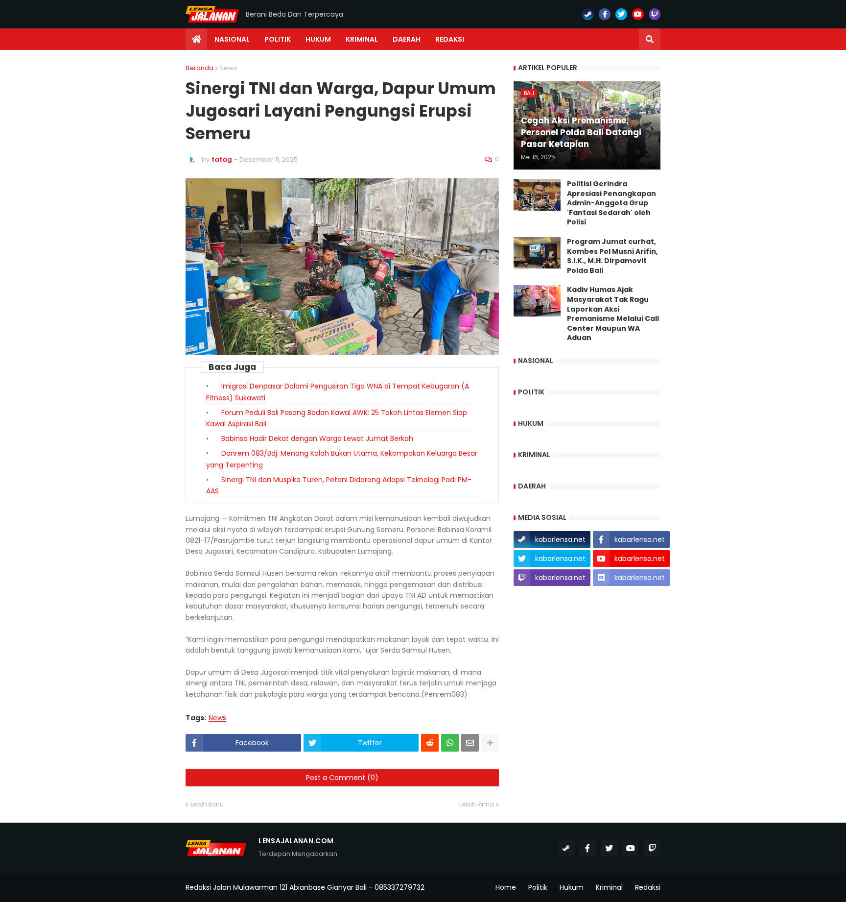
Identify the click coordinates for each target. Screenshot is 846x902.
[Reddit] (430, 743)
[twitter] (621, 14)
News (228, 68)
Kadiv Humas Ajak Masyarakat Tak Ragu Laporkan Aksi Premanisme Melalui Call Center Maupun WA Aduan (613, 313)
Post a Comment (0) (342, 777)
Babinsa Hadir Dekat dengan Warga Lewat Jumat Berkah (317, 438)
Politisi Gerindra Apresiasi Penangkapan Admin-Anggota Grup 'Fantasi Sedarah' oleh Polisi (611, 203)
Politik (537, 887)
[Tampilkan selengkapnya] (490, 743)
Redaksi (647, 887)
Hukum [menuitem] (318, 39)
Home (505, 887)
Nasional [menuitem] (232, 39)
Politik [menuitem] (277, 39)
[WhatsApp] (450, 743)
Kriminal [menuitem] (362, 39)
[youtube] (638, 14)
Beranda (199, 68)
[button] (649, 39)
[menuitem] (196, 39)
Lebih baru (207, 804)
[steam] (588, 14)
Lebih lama (476, 804)
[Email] (470, 743)
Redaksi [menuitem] (449, 39)
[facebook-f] (605, 14)
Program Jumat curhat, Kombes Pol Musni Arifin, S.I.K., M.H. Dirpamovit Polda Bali (612, 256)
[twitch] (654, 14)
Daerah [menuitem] (407, 39)
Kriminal (609, 887)
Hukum (572, 887)
